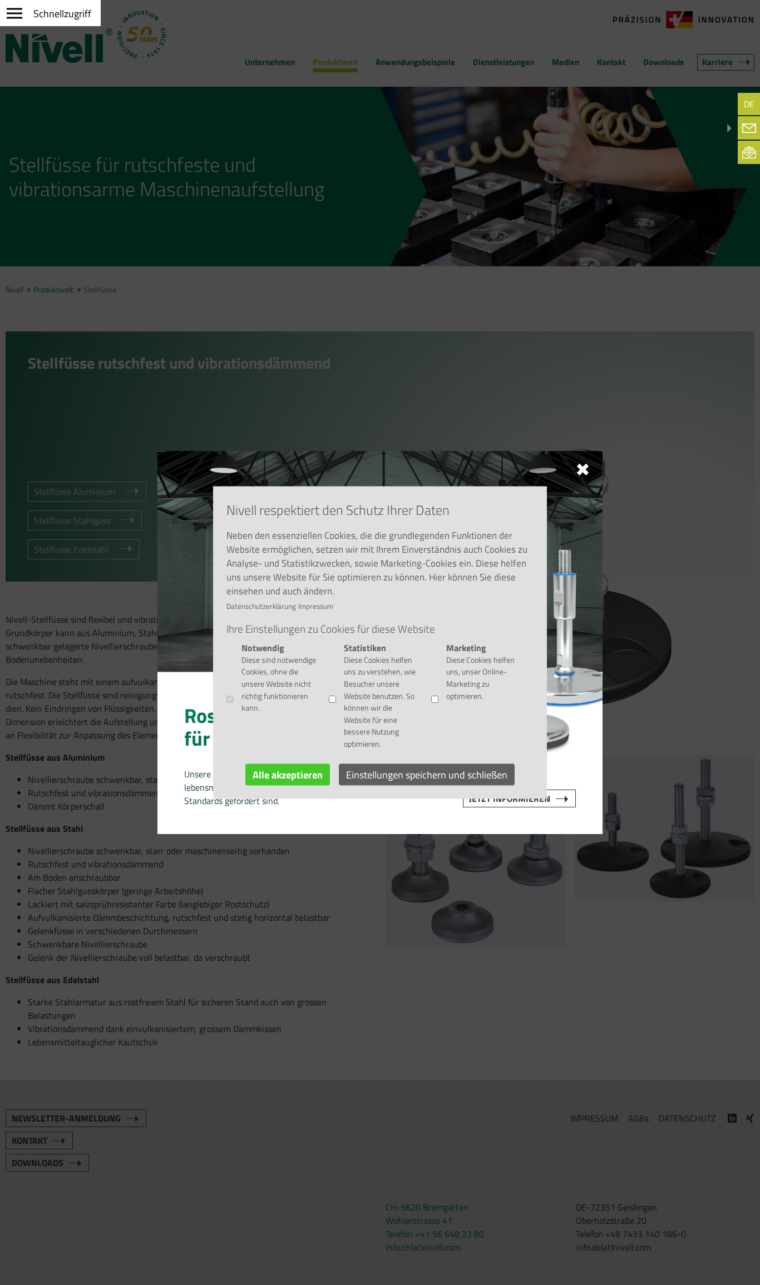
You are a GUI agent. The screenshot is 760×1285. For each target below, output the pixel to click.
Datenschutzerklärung (261, 605)
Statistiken (365, 647)
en (699, 104)
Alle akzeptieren (288, 774)
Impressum (315, 605)
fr (724, 104)
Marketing (466, 647)
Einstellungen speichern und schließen (426, 774)
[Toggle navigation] (50, 9)
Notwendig (262, 647)
